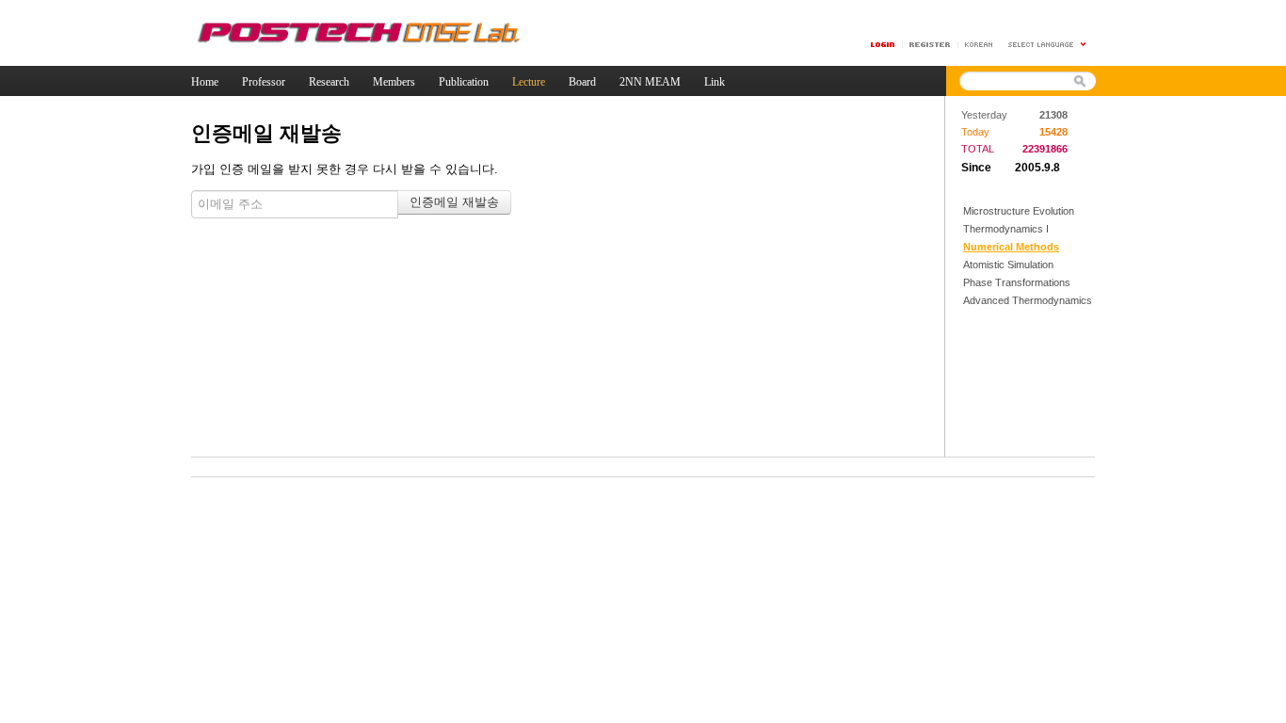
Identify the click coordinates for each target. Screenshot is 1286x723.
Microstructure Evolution (1018, 211)
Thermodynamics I (1006, 228)
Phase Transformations (1016, 282)
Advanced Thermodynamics (1027, 300)
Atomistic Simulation (1008, 264)
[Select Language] (1048, 45)
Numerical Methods (1011, 246)
